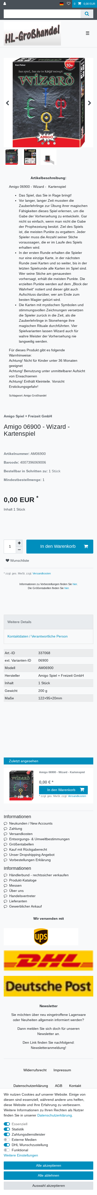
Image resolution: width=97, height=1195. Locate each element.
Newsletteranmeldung (48, 1048)
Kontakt (75, 1086)
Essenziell (19, 1124)
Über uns (16, 891)
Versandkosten (41, 573)
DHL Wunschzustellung (30, 1145)
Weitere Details (19, 622)
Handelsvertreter (22, 896)
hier (75, 584)
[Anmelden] (5, 4)
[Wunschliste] (68, 4)
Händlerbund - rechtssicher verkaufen (39, 875)
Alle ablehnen (48, 1175)
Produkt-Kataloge (23, 880)
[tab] (48, 622)
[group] (21, 785)
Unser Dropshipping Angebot (31, 855)
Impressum (62, 1070)
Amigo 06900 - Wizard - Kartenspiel (62, 772)
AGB (58, 1086)
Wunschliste (19, 560)
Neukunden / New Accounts (30, 823)
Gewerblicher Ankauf (25, 906)
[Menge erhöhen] (19, 543)
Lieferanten (18, 901)
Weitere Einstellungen (21, 1155)
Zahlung (15, 829)
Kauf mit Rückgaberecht (28, 849)
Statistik (18, 1129)
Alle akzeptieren (48, 1165)
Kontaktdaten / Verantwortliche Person (37, 636)
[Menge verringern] (19, 550)
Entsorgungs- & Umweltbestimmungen (39, 839)
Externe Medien (24, 1140)
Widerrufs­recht (35, 1070)
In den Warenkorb (58, 546)
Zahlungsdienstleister (28, 1134)
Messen (15, 885)
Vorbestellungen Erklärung (30, 860)
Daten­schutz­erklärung (30, 1086)
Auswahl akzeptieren (48, 1186)
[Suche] (87, 13)
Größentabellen (21, 844)
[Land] (61, 4)
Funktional (20, 1150)
